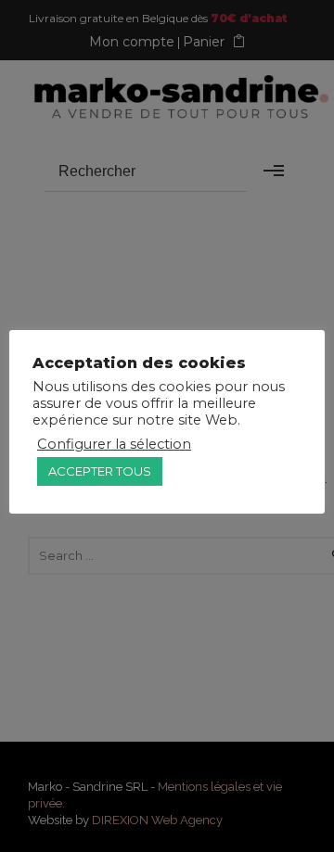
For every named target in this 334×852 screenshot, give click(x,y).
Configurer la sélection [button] (114, 444)
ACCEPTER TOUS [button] (99, 471)
